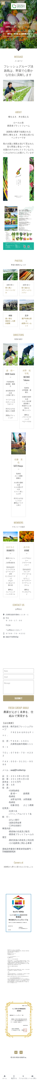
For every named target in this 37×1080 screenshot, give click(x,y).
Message (7, 683)
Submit (19, 698)
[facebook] (15, 1052)
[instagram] (21, 1052)
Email (6, 677)
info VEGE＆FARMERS (18, 33)
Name (6, 671)
